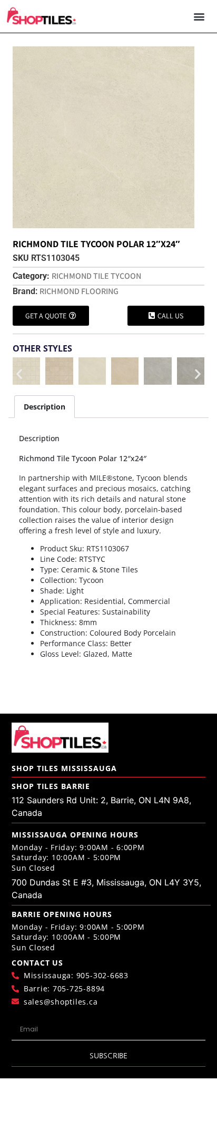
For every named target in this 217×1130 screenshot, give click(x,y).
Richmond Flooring (79, 291)
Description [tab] (44, 407)
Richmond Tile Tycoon (96, 275)
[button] (199, 16)
